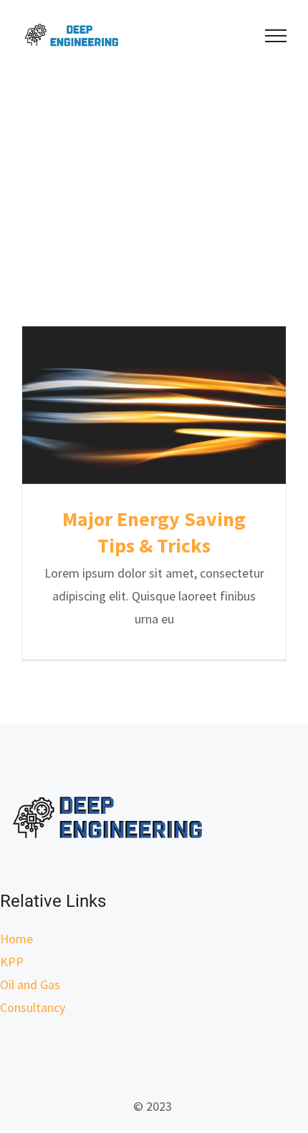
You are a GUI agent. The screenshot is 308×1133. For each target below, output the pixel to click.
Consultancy (32, 1007)
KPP (12, 961)
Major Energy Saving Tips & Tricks (154, 404)
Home (16, 938)
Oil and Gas (30, 984)
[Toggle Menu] (276, 35)
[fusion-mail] (154, 1058)
